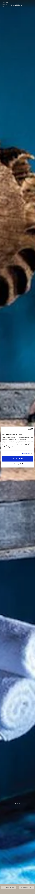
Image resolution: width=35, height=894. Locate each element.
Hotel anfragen (27, 887)
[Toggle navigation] (31, 4)
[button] (16, 804)
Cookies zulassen (18, 458)
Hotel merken (9, 887)
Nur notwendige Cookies (17, 463)
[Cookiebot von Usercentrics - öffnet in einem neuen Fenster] (26, 429)
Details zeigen (26, 453)
